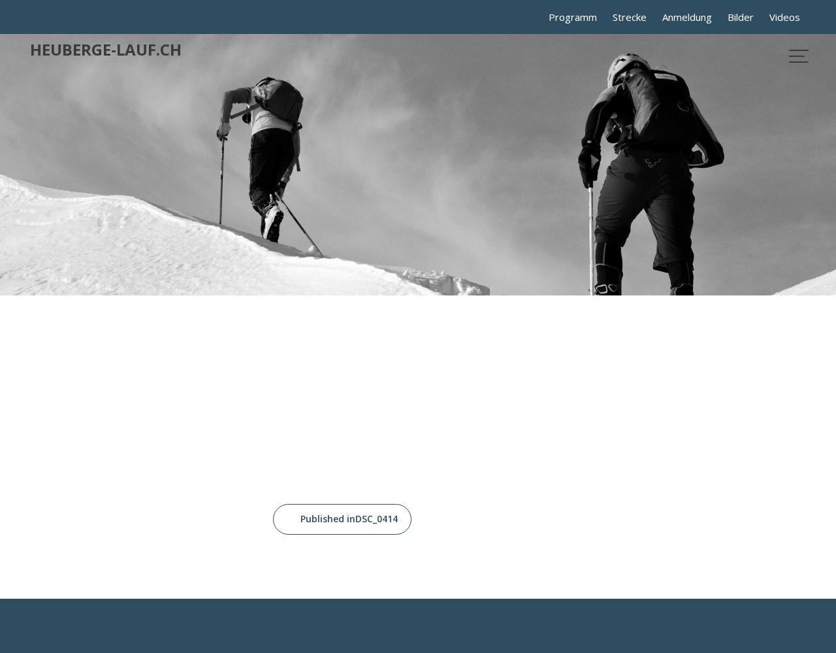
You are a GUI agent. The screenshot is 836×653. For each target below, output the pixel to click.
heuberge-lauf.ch (106, 49)
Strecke (630, 17)
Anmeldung (687, 17)
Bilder (741, 17)
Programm (573, 17)
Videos (784, 17)
